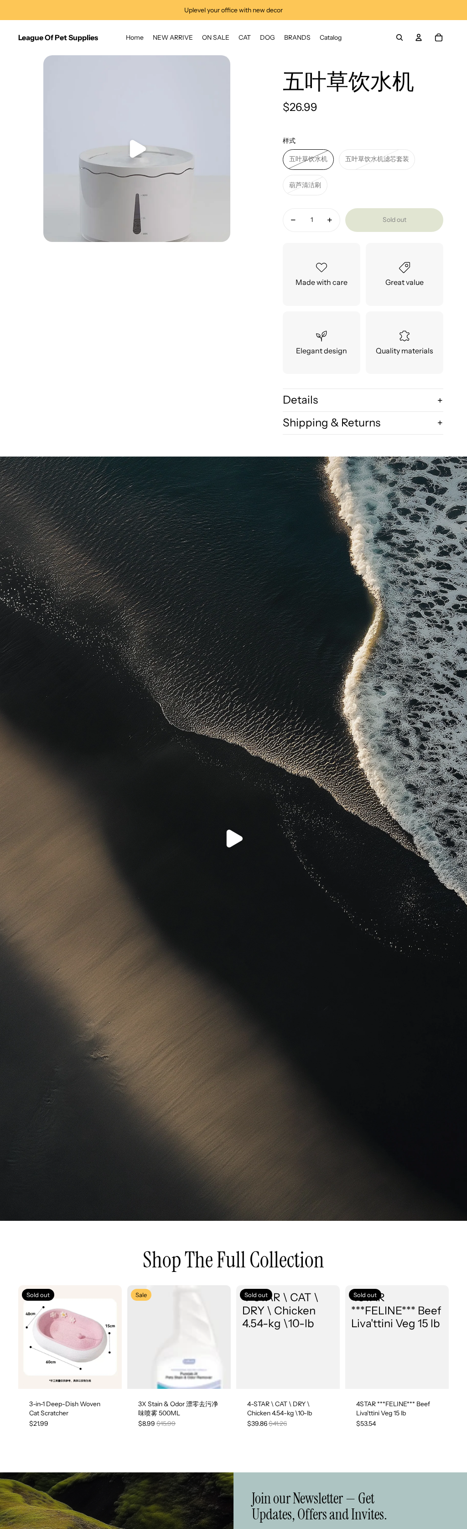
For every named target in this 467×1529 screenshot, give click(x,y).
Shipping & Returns (331, 422)
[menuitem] (135, 37)
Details (300, 399)
